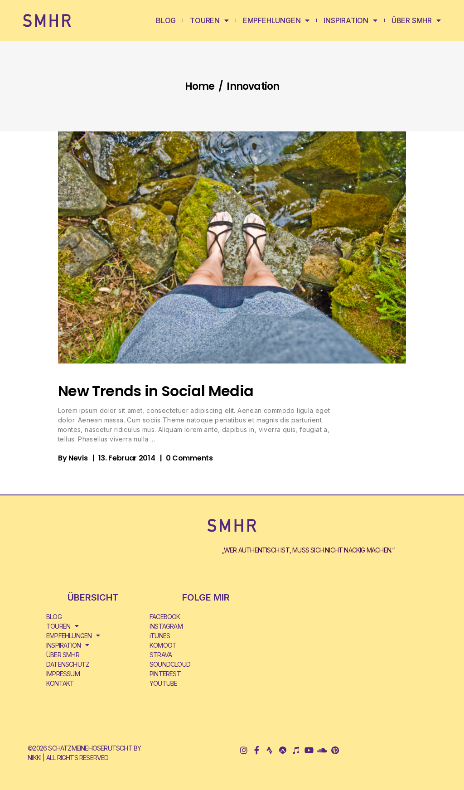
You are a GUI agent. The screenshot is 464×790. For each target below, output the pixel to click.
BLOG (166, 20)
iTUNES (160, 636)
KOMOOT (163, 645)
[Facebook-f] (256, 750)
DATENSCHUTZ (67, 664)
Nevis (77, 458)
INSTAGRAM (166, 626)
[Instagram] (243, 750)
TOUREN (205, 20)
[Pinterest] (334, 750)
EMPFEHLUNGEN (272, 20)
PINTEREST (165, 674)
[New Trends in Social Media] (232, 247)
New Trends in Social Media (155, 391)
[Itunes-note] (295, 750)
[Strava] (269, 750)
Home (200, 87)
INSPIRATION (346, 20)
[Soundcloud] (322, 750)
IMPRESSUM (63, 674)
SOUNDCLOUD (170, 664)
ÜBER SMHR (412, 20)
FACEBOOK (165, 616)
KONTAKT (60, 683)
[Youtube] (308, 750)
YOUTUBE (163, 683)
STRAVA (161, 655)
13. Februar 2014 (126, 458)
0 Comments (189, 458)
